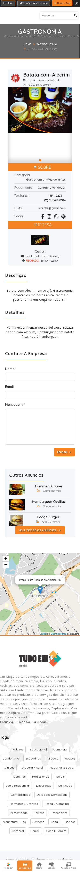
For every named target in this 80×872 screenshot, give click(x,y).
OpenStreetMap (58, 633)
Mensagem (15, 404)
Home (27, 44)
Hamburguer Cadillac (49, 502)
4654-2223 (55, 195)
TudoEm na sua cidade (35, 3)
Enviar (62, 452)
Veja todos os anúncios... (38, 530)
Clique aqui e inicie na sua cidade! (23, 722)
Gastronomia (46, 44)
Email (10, 387)
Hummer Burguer (49, 486)
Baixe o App (63, 3)
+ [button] (5, 558)
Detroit (40, 251)
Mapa (9, 3)
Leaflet (43, 633)
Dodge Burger (48, 517)
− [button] (5, 564)
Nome (11, 369)
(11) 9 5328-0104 (55, 200)
